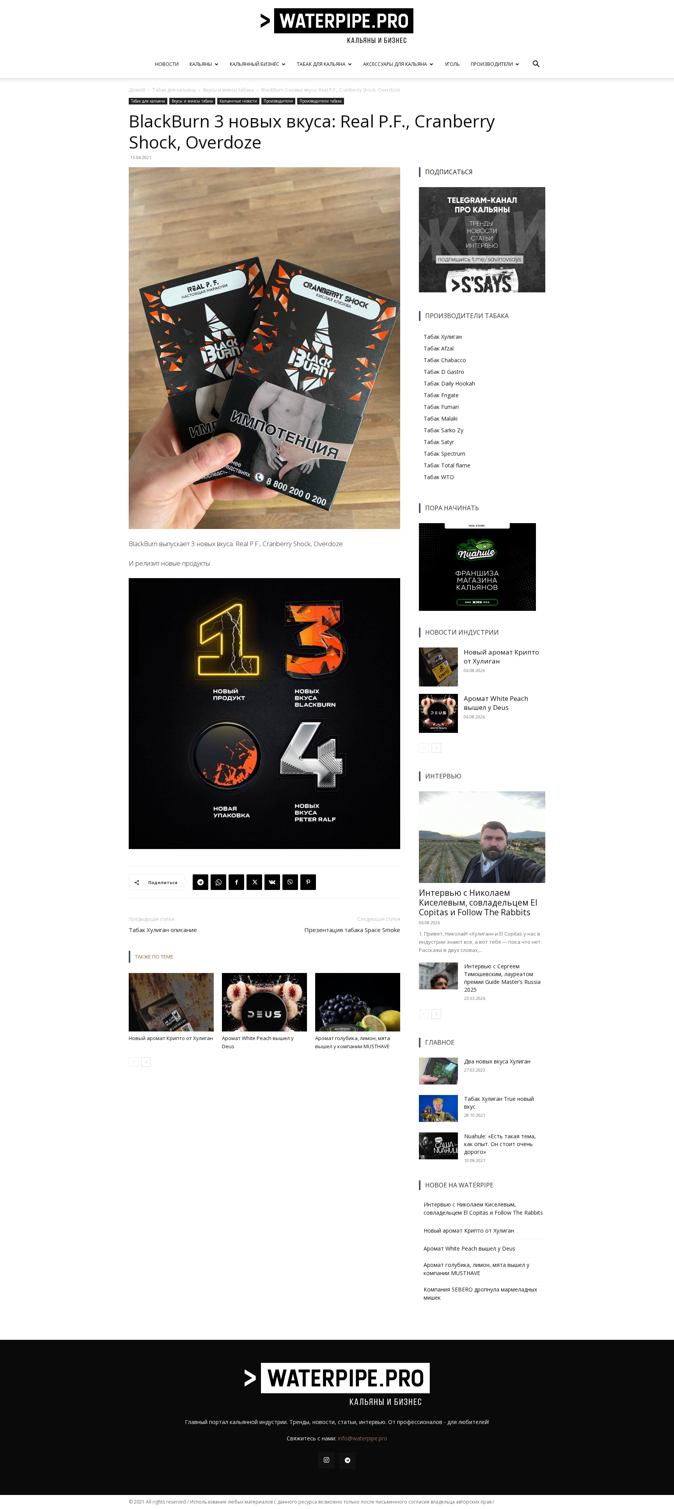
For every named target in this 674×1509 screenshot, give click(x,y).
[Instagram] (326, 1460)
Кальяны (201, 64)
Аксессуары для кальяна (395, 64)
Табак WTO (439, 477)
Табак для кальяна (321, 64)
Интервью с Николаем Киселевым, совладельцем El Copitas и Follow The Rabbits (478, 902)
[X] (254, 882)
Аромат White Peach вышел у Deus (496, 703)
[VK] (272, 882)
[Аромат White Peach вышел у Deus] (264, 1002)
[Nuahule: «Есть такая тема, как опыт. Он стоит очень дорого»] (438, 1145)
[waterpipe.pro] (337, 25)
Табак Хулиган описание (163, 930)
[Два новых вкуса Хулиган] (438, 1071)
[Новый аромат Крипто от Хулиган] (171, 1002)
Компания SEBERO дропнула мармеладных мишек (480, 1293)
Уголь (452, 64)
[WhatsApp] (218, 882)
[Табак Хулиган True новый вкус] (438, 1108)
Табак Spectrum (444, 453)
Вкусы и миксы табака (228, 90)
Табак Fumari (441, 406)
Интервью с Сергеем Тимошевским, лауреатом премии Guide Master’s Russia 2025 (502, 977)
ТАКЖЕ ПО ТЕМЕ (154, 956)
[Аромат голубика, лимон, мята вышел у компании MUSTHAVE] (357, 1002)
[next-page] (146, 1062)
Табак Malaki (441, 418)
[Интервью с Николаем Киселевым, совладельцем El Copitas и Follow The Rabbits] (482, 837)
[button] (536, 65)
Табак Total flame (447, 465)
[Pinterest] (308, 882)
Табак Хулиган (443, 336)
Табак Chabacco (445, 360)
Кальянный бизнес (254, 64)
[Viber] (290, 882)
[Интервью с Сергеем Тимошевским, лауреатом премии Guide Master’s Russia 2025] (438, 975)
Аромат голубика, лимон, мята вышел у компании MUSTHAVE (476, 1269)
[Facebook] (236, 882)
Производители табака (321, 101)
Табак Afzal (439, 348)
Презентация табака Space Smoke (352, 930)
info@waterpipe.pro (362, 1438)
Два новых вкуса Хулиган (497, 1061)
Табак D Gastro (444, 371)
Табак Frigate (441, 395)
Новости (167, 64)
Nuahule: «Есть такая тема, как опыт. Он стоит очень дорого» (500, 1143)
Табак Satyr (439, 442)
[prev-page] (133, 1062)
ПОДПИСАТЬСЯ (449, 172)
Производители (492, 64)
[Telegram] (200, 882)
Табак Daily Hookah (449, 383)
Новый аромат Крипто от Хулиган (171, 1038)
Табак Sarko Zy (443, 430)
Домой (137, 90)
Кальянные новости (238, 101)
